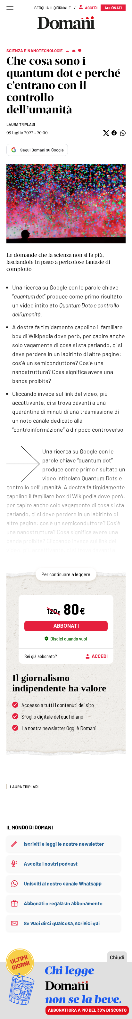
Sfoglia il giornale (52, 7)
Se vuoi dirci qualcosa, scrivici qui (62, 923)
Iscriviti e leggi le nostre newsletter (64, 844)
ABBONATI (66, 626)
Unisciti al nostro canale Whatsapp (63, 883)
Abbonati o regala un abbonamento (63, 903)
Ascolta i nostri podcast (51, 863)
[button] (105, 133)
